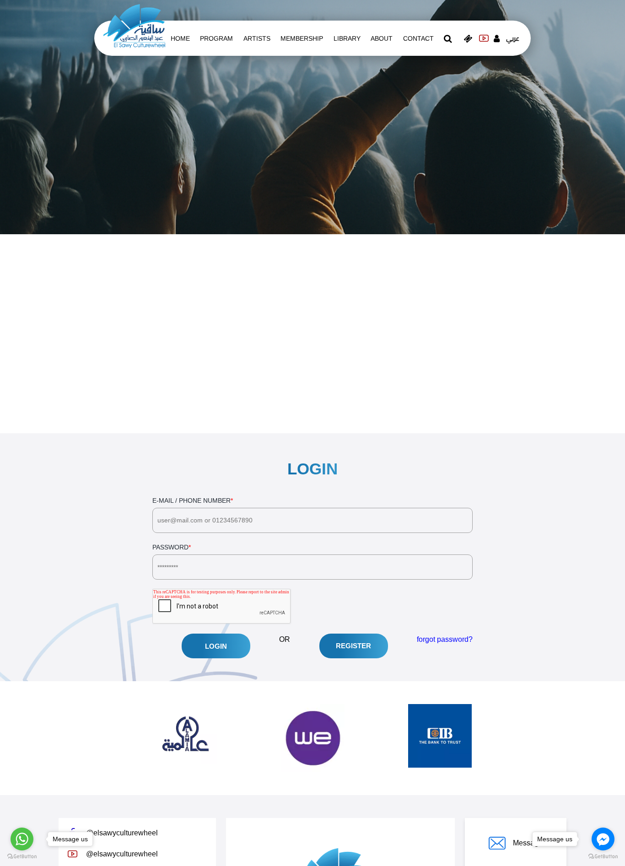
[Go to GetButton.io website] (22, 857)
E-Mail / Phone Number (192, 500)
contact (418, 38)
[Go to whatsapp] (22, 839)
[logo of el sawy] (134, 25)
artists (256, 38)
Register (353, 646)
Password (171, 547)
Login (216, 646)
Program (216, 38)
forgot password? (445, 639)
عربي (512, 38)
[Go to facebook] (603, 839)
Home (180, 38)
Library (347, 38)
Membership (301, 38)
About (382, 38)
